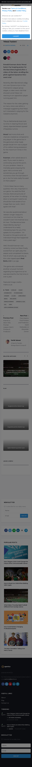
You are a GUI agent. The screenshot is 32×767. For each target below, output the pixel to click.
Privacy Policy (7, 11)
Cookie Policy (21, 11)
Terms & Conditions (18, 8)
